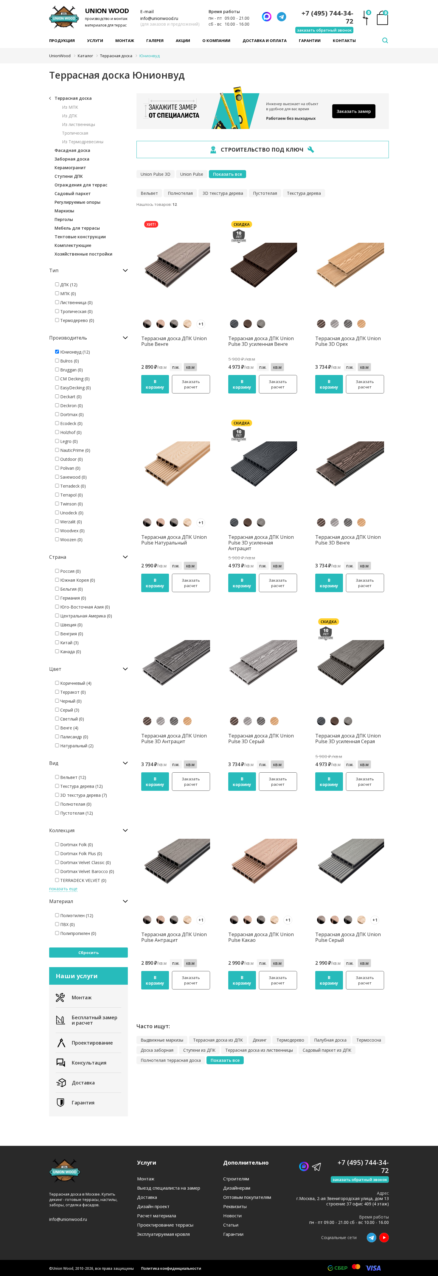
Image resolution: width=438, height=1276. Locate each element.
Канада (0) (70, 651)
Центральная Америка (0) (85, 616)
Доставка (83, 1082)
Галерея (155, 40)
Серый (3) (69, 710)
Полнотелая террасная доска (171, 1060)
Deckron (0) (71, 405)
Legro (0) (68, 441)
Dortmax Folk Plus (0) (80, 853)
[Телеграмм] (281, 16)
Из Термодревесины (82, 141)
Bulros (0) (69, 361)
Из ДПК (69, 116)
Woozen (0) (71, 539)
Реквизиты (235, 1206)
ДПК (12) (68, 284)
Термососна (368, 1040)
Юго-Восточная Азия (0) (84, 607)
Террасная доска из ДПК (218, 1040)
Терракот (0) (72, 692)
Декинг (260, 1040)
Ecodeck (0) (71, 423)
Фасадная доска (72, 150)
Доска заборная (157, 1050)
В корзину (155, 384)
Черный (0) (70, 701)
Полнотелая (180, 193)
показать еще (63, 888)
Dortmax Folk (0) (76, 844)
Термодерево (290, 1040)
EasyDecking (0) (75, 387)
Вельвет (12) (72, 777)
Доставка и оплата (265, 40)
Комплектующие (73, 245)
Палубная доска (330, 1040)
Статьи (230, 1225)
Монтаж (124, 40)
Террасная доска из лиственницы (259, 1050)
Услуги (95, 40)
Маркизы (64, 211)
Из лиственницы (78, 124)
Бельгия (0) (71, 589)
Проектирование (92, 1043)
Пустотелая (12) (76, 813)
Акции (183, 40)
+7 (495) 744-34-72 (327, 17)
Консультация (89, 1062)
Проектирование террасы (165, 1225)
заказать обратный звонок (324, 30)
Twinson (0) (71, 504)
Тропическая (75, 133)
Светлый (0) (71, 719)
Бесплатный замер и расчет (94, 1020)
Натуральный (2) (76, 746)
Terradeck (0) (72, 486)
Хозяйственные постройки (83, 254)
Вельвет (149, 193)
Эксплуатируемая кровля (163, 1234)
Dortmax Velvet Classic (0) (85, 862)
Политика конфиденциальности (171, 1268)
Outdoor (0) (71, 459)
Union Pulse (191, 174)
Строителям (236, 1179)
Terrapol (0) (71, 495)
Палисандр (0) (73, 737)
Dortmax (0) (71, 414)
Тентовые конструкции (80, 236)
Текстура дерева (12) (81, 786)
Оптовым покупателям (247, 1197)
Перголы (64, 219)
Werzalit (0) (70, 522)
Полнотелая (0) (75, 804)
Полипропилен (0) (77, 933)
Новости (232, 1216)
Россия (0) (70, 571)
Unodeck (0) (71, 513)
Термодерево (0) (76, 320)
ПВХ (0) (67, 924)
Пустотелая (265, 193)
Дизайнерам (236, 1188)
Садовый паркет (73, 193)
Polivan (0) (69, 468)
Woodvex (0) (72, 530)
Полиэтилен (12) (76, 915)
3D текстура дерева (223, 193)
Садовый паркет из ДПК (327, 1050)
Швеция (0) (71, 625)
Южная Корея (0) (77, 580)
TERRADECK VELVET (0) (82, 880)
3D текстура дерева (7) (83, 795)
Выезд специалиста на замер (168, 1188)
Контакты (344, 40)
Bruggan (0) (71, 370)
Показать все (227, 174)
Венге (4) (68, 728)
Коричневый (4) (75, 683)
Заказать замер (354, 111)
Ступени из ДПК (199, 1050)
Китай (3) (69, 642)
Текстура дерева (304, 193)
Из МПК (70, 107)
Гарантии (310, 40)
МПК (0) (67, 293)
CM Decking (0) (74, 379)
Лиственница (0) (76, 302)
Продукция (62, 40)
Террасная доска (73, 98)
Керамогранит (70, 167)
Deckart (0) (70, 396)
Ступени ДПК (69, 176)
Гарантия (83, 1102)
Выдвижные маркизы (162, 1040)
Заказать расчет (191, 384)
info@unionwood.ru (159, 18)
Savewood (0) (73, 477)
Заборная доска (72, 159)
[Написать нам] (266, 16)
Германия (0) (72, 598)
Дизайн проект (153, 1206)
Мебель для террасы (77, 228)
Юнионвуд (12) (74, 352)
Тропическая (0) (76, 311)
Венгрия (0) (71, 634)
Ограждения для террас (81, 185)
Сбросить (88, 952)
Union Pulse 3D (155, 174)
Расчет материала (156, 1216)
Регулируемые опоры (77, 202)
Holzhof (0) (70, 432)
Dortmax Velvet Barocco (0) (86, 871)
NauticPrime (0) (74, 450)
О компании (216, 40)
